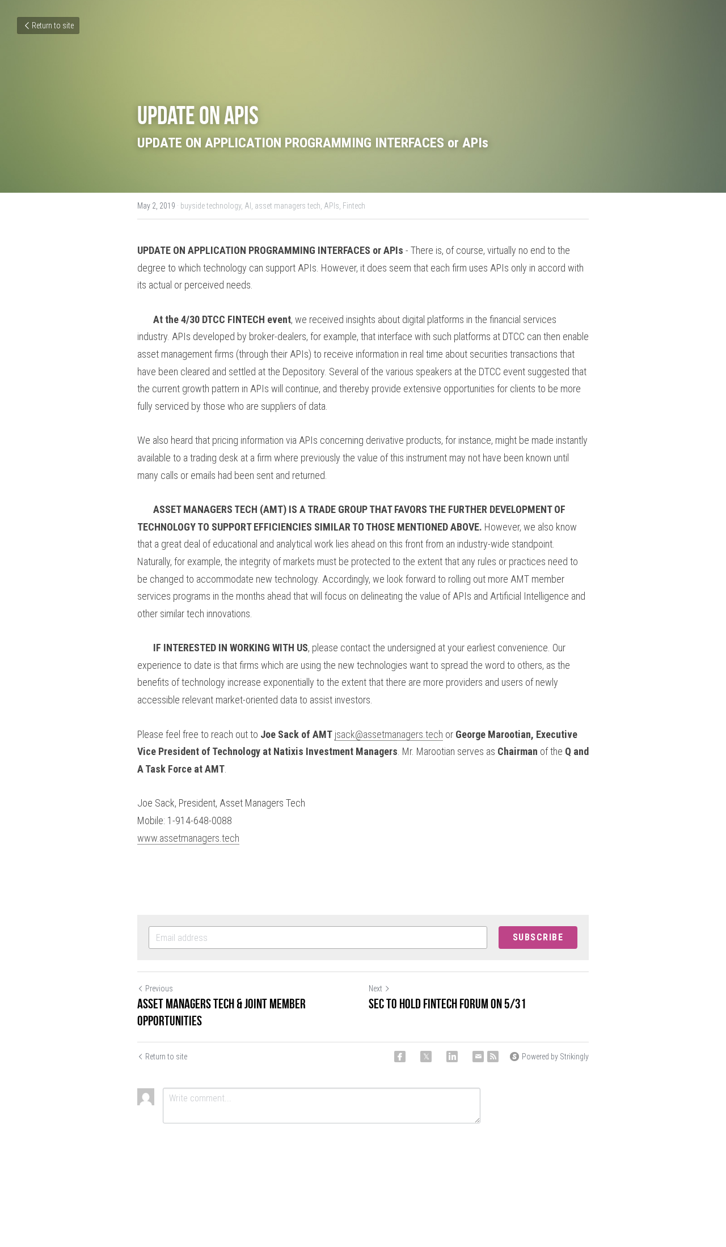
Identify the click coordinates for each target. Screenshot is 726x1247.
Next (375, 988)
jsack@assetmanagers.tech (389, 734)
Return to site (53, 25)
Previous (159, 988)
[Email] (478, 1056)
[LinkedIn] (452, 1056)
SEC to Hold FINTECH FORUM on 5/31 (447, 1003)
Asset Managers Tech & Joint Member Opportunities (221, 1012)
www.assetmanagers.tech (188, 838)
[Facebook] (400, 1056)
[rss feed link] (493, 1056)
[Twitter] (426, 1056)
